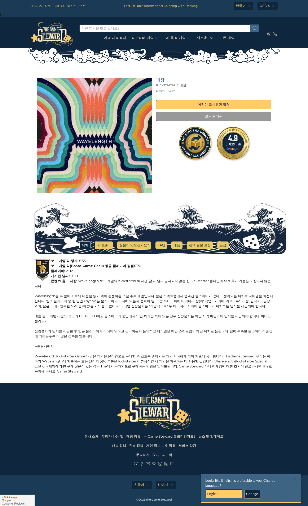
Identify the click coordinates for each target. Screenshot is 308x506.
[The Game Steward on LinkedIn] (166, 464)
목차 (85, 245)
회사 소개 (91, 436)
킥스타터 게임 (142, 38)
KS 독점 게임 (175, 38)
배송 (176, 245)
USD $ (265, 6)
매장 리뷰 (133, 436)
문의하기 (142, 455)
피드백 (167, 455)
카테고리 (104, 245)
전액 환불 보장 (200, 245)
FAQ (161, 245)
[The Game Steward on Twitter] (136, 464)
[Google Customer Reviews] (17, 500)
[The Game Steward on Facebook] (142, 464)
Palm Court (165, 91)
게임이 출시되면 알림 (214, 105)
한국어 (241, 6)
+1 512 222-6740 (41, 6)
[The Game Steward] (52, 34)
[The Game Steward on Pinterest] (154, 464)
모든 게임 (227, 38)
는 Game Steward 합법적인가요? (169, 436)
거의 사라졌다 (115, 38)
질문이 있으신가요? (134, 245)
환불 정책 (136, 446)
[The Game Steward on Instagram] (160, 464)
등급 (223, 245)
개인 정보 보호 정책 (161, 446)
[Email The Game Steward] (172, 464)
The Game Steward (159, 499)
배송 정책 (119, 446)
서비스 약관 (187, 446)
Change (252, 494)
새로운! (202, 38)
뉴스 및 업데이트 (211, 436)
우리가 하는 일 (112, 436)
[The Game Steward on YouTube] (148, 464)
